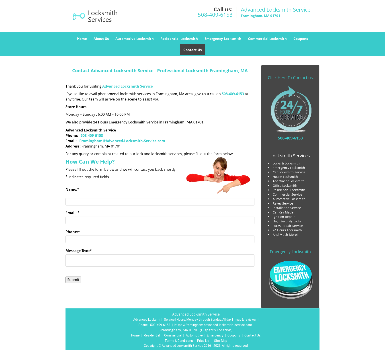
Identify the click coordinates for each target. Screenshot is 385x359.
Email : (73, 212)
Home (82, 38)
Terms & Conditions (179, 341)
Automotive (194, 335)
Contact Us (192, 49)
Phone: (73, 231)
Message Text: (79, 250)
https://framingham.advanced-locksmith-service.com (213, 325)
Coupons (300, 38)
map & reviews (245, 319)
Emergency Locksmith (223, 38)
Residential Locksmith (179, 38)
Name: (72, 189)
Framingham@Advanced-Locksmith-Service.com (122, 140)
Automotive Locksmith (134, 38)
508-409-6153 (215, 14)
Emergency (215, 335)
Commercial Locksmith (267, 38)
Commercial (173, 335)
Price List (204, 341)
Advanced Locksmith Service (127, 86)
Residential (152, 335)
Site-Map (220, 341)
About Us (101, 38)
